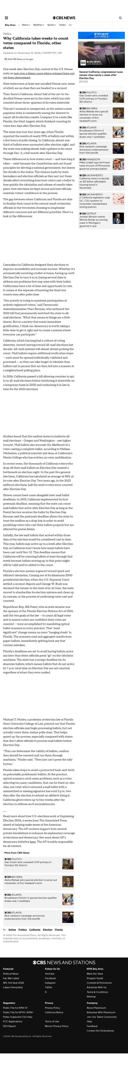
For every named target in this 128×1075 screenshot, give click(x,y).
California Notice (54, 1012)
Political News (10, 974)
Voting (12, 929)
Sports (51, 24)
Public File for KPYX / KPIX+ (18, 1012)
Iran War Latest (11, 978)
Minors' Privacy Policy (56, 1026)
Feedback (92, 1026)
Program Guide (95, 978)
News (25, 24)
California (34, 929)
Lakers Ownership (13, 987)
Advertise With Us (96, 987)
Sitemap (91, 996)
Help (89, 1021)
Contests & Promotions (99, 983)
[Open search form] (120, 18)
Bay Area (10, 25)
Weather (38, 24)
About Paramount (96, 1008)
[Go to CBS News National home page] (64, 17)
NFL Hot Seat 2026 (13, 983)
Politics (7, 33)
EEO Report (9, 1026)
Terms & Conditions (97, 992)
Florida (59, 929)
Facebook (50, 978)
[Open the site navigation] (24, 17)
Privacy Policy (52, 1008)
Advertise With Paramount (101, 1012)
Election (47, 929)
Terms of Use (52, 1021)
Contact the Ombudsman (100, 1030)
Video (62, 24)
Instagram (50, 983)
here (33, 842)
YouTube (49, 974)
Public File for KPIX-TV (15, 1008)
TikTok (48, 987)
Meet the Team (95, 974)
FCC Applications (12, 1021)
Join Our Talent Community (102, 1017)
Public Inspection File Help (17, 1017)
